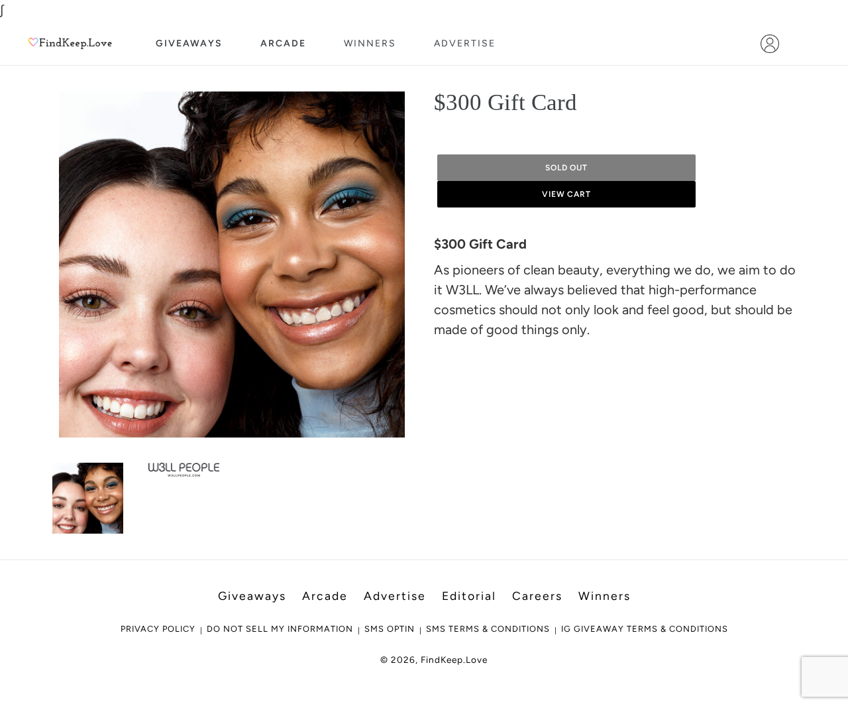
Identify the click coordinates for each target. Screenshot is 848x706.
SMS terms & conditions (488, 629)
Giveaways (189, 43)
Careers (537, 596)
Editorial (469, 596)
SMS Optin (389, 629)
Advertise (465, 43)
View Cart (567, 194)
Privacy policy (158, 629)
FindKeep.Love (454, 659)
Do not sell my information (280, 629)
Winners (370, 43)
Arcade (283, 43)
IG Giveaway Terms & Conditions (644, 629)
